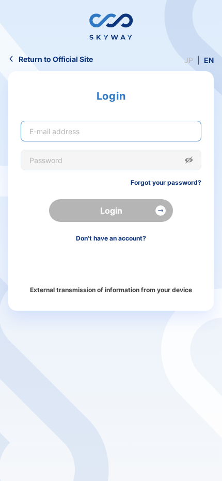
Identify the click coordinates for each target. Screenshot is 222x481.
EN (209, 60)
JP (188, 60)
